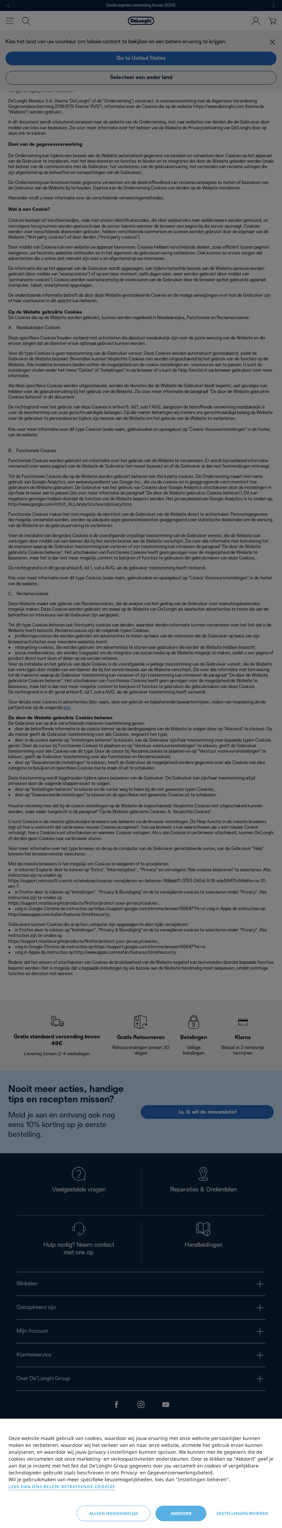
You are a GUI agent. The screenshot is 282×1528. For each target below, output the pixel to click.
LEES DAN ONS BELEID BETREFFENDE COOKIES (62, 1486)
